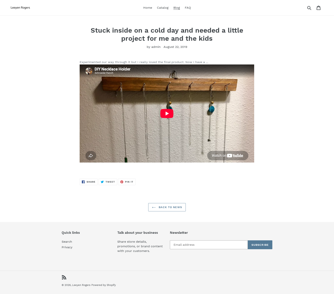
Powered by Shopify (103, 285)
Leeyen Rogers (81, 285)
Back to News (170, 207)
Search (67, 241)
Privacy (67, 247)
